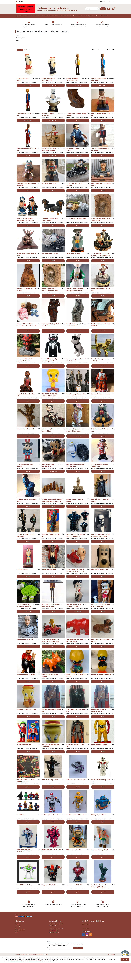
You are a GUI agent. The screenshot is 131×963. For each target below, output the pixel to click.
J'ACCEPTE (125, 959)
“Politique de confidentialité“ (35, 960)
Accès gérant (112, 954)
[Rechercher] (98, 8)
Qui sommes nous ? (20, 930)
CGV (17, 932)
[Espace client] (108, 9)
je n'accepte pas (112, 959)
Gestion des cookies (53, 930)
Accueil (17, 924)
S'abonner (78, 947)
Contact (112, 1)
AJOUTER (78, 120)
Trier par (94, 49)
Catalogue (18, 926)
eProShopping (45, 954)
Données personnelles (54, 932)
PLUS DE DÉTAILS (28, 85)
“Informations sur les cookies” (15, 960)
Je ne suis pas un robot (54, 949)
